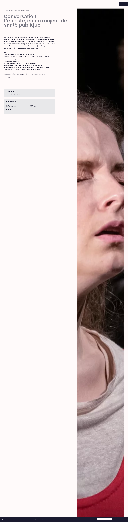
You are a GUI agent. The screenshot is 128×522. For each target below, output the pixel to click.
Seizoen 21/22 (7, 77)
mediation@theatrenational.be (22, 111)
